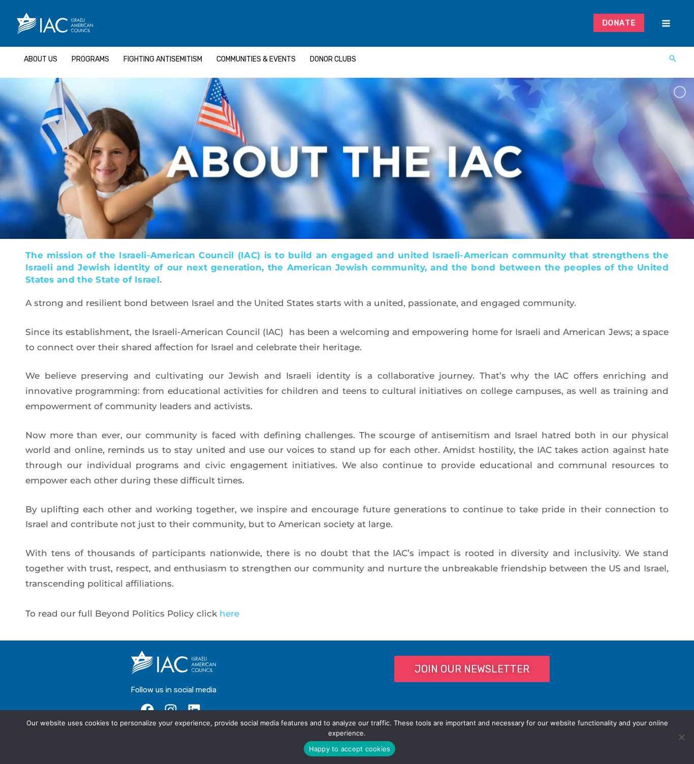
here (229, 613)
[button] (672, 59)
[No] (681, 737)
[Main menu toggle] (665, 23)
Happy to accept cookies (350, 749)
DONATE (619, 22)
